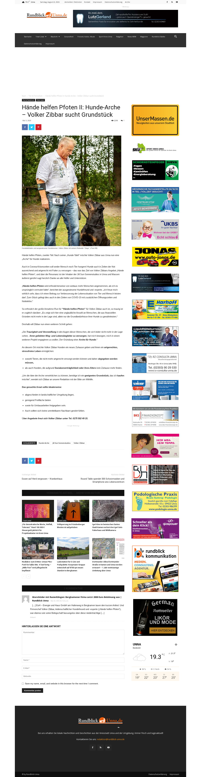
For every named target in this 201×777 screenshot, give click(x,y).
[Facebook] (167, 2)
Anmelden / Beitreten (73, 2)
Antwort (33, 617)
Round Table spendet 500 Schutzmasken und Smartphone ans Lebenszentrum (102, 480)
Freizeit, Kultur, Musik (86, 36)
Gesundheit (68, 36)
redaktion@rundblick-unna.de (110, 739)
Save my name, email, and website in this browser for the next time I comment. (61, 683)
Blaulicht (54, 36)
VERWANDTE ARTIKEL (59, 493)
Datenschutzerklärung (113, 2)
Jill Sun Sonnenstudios (61, 443)
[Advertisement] (100, 69)
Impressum (97, 2)
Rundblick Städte (158, 36)
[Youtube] (177, 2)
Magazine (144, 36)
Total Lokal (40, 36)
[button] (175, 36)
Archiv (127, 2)
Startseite (27, 36)
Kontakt (87, 2)
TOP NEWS (27, 558)
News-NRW (132, 36)
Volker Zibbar (79, 443)
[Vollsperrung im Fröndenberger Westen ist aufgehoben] (73, 511)
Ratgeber (119, 36)
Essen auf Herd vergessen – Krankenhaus (42, 478)
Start (24, 96)
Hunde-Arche (44, 443)
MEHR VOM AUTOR (88, 493)
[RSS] (172, 2)
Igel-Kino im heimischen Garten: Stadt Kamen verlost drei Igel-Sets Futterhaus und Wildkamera (107, 527)
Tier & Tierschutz (36, 96)
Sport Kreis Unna (105, 36)
